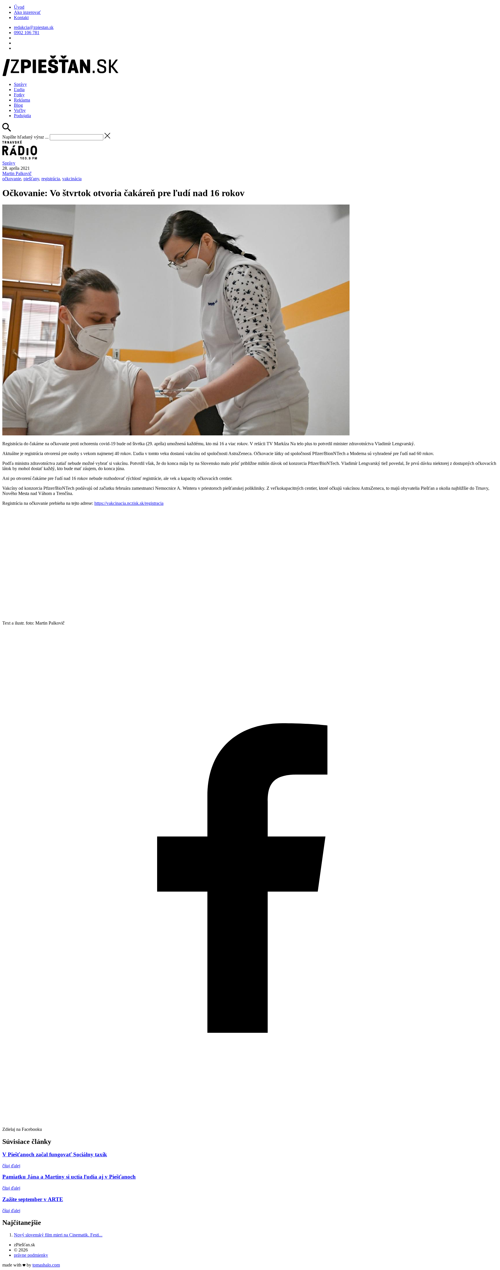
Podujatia (22, 115)
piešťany (31, 178)
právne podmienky (31, 1255)
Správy (20, 84)
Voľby (20, 110)
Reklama (22, 99)
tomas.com (46, 1264)
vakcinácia (72, 178)
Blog (18, 105)
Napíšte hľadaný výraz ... (25, 137)
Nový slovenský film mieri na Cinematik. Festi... (58, 1234)
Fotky (19, 94)
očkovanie (11, 178)
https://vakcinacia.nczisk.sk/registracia (128, 503)
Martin (17, 173)
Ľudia (19, 89)
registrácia (50, 178)
